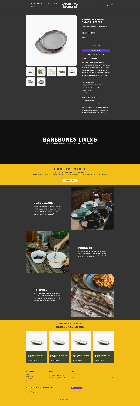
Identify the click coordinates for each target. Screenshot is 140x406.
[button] (28, 5)
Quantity (84, 37)
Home (33, 3)
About (55, 3)
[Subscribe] (112, 377)
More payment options (96, 54)
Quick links (30, 371)
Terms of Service (30, 380)
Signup (73, 371)
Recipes (33, 7)
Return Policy (29, 378)
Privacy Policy (29, 376)
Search (28, 374)
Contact (48, 3)
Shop (39, 3)
